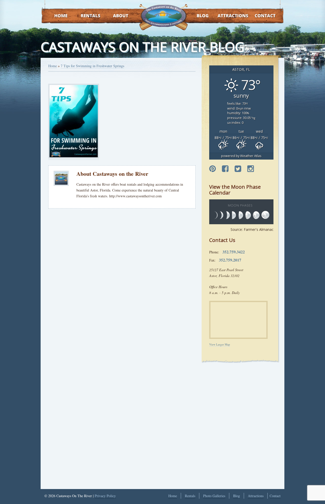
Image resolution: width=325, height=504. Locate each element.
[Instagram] (250, 169)
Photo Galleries (214, 495)
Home (56, 16)
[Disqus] (122, 282)
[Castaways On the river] (163, 15)
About (116, 16)
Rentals (86, 16)
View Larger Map (219, 344)
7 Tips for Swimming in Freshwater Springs (92, 65)
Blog (196, 16)
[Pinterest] (212, 169)
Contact (258, 16)
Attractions (225, 16)
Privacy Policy (105, 495)
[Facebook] (225, 169)
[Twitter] (238, 169)
